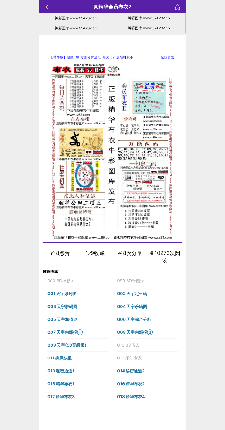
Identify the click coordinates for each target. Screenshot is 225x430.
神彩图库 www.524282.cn (76, 18)
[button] (77, 280)
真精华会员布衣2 (112, 7)
